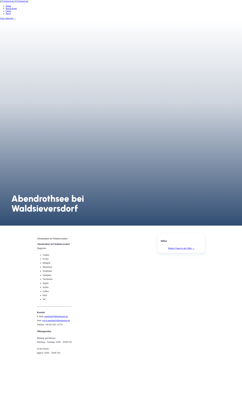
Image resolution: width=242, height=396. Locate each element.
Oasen (8, 11)
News (8, 13)
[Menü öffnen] (15, 19)
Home (8, 6)
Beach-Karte (11, 8)
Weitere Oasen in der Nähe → (181, 248)
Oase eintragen (7, 18)
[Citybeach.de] (14, 1)
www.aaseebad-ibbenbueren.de (56, 320)
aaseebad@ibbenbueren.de (56, 316)
